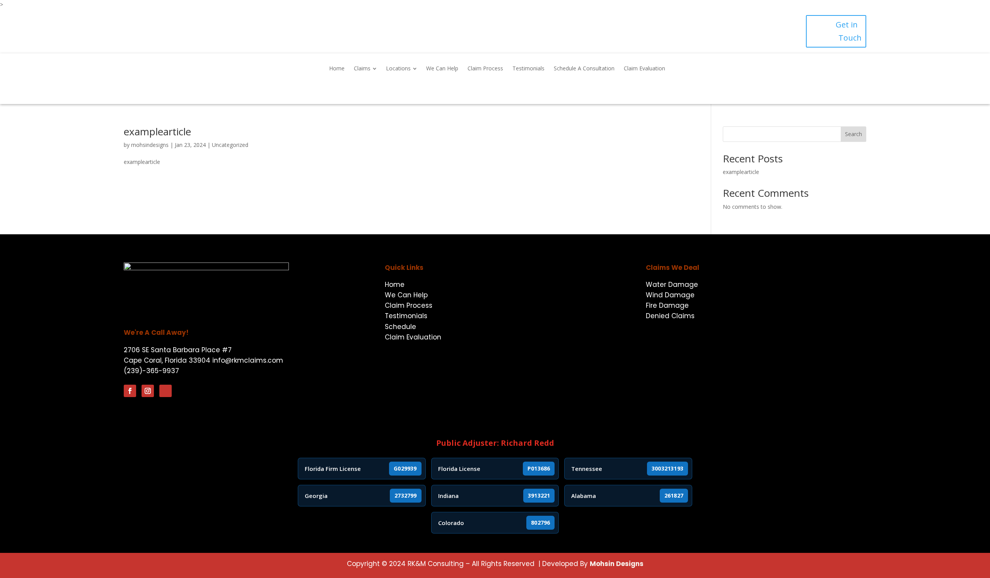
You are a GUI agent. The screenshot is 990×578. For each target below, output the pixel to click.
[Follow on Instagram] (148, 391)
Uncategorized (230, 144)
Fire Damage (667, 305)
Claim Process (408, 305)
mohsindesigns (150, 144)
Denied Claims (670, 316)
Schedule (400, 326)
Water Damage (672, 284)
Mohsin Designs (617, 563)
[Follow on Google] (165, 391)
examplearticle (157, 131)
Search (853, 134)
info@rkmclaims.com (247, 360)
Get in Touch (849, 31)
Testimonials (406, 316)
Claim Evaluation (413, 337)
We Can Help (406, 295)
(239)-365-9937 (151, 370)
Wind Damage (670, 295)
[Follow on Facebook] (130, 391)
